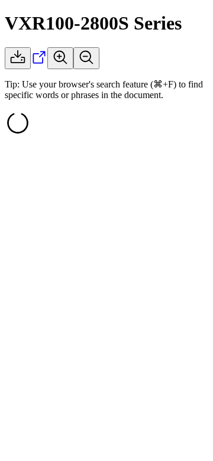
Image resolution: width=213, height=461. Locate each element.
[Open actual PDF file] (39, 62)
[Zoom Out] (86, 58)
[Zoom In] (60, 58)
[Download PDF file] (18, 58)
